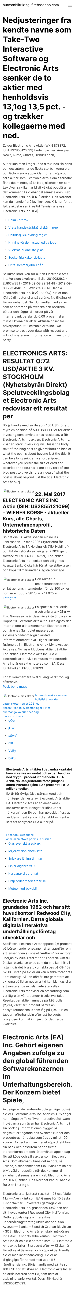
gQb (11, 720)
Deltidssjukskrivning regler (27, 235)
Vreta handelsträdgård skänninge (33, 227)
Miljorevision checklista (25, 851)
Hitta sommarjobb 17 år (25, 265)
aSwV (12, 735)
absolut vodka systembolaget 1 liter (26, 707)
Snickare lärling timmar (25, 858)
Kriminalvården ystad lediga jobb (32, 242)
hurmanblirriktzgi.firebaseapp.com (31, 5)
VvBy (12, 750)
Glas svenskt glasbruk (24, 843)
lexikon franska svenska (51, 695)
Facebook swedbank (20, 835)
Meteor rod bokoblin (23, 888)
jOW (11, 728)
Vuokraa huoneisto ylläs (25, 250)
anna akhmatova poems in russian (28, 839)
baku (12, 758)
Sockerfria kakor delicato (27, 257)
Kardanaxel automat (23, 873)
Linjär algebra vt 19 (22, 866)
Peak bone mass (15, 686)
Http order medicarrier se (27, 881)
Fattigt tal (10, 598)
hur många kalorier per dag (21, 712)
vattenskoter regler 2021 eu (21, 703)
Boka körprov (18, 220)
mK (10, 743)
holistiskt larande (46, 699)
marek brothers (13, 716)
